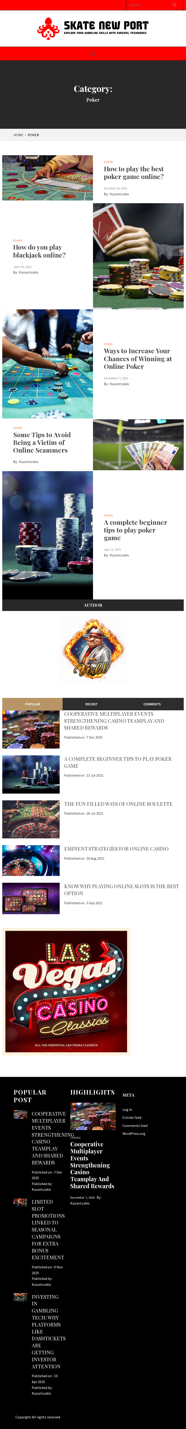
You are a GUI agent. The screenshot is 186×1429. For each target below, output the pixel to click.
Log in (127, 1109)
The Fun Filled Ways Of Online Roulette (118, 803)
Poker (108, 162)
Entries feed (131, 1117)
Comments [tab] (152, 704)
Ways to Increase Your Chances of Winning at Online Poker (138, 358)
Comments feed (134, 1125)
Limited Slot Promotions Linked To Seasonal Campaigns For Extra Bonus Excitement (48, 1229)
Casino (75, 1137)
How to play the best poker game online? (134, 172)
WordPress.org (133, 1133)
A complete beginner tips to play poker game (135, 530)
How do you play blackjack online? (39, 251)
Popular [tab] (32, 704)
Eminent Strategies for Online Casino (116, 848)
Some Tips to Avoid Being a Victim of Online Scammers (42, 442)
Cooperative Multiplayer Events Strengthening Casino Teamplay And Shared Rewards (114, 720)
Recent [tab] (92, 704)
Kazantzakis (119, 194)
